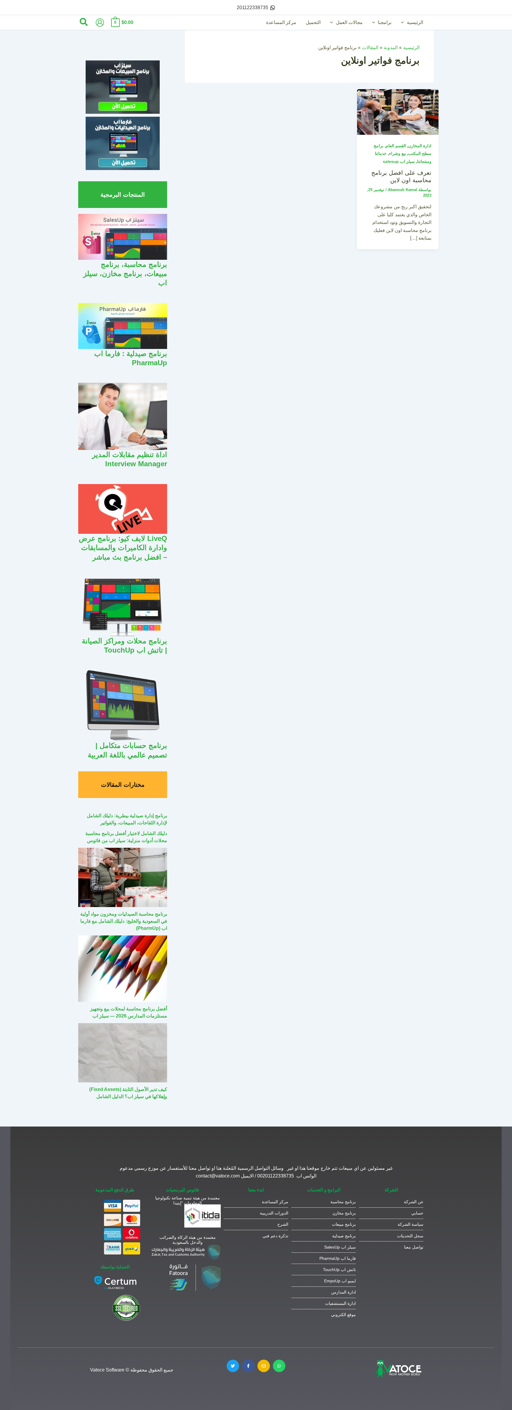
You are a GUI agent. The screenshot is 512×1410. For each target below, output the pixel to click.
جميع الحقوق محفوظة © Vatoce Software (131, 1369)
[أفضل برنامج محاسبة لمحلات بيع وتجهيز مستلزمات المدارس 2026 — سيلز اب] (122, 968)
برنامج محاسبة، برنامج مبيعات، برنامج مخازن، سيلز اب (125, 273)
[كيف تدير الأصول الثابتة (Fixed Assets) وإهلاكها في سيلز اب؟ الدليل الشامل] (122, 1052)
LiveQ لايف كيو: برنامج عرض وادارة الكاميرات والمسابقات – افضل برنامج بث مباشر (123, 547)
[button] (404, 22)
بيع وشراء (397, 153)
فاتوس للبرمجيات (182, 1189)
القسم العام (396, 145)
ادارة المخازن (419, 145)
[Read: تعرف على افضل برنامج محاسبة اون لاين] (398, 111)
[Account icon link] (99, 22)
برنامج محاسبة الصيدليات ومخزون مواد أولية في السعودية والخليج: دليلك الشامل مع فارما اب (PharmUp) (123, 921)
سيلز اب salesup (399, 161)
